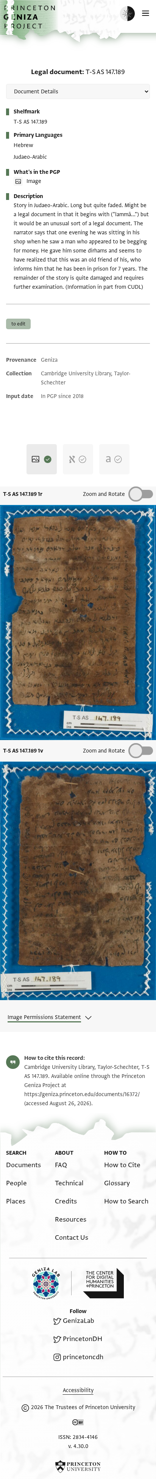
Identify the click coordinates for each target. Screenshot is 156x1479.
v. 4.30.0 (78, 1446)
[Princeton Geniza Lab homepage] (52, 1283)
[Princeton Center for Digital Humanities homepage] (103, 1283)
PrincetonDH (82, 1339)
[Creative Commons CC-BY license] (78, 1423)
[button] (30, 21)
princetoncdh (83, 1357)
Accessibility (78, 1390)
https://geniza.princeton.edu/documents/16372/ (82, 1094)
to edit (18, 324)
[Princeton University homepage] (78, 1466)
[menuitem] (23, 1165)
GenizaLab (78, 1320)
